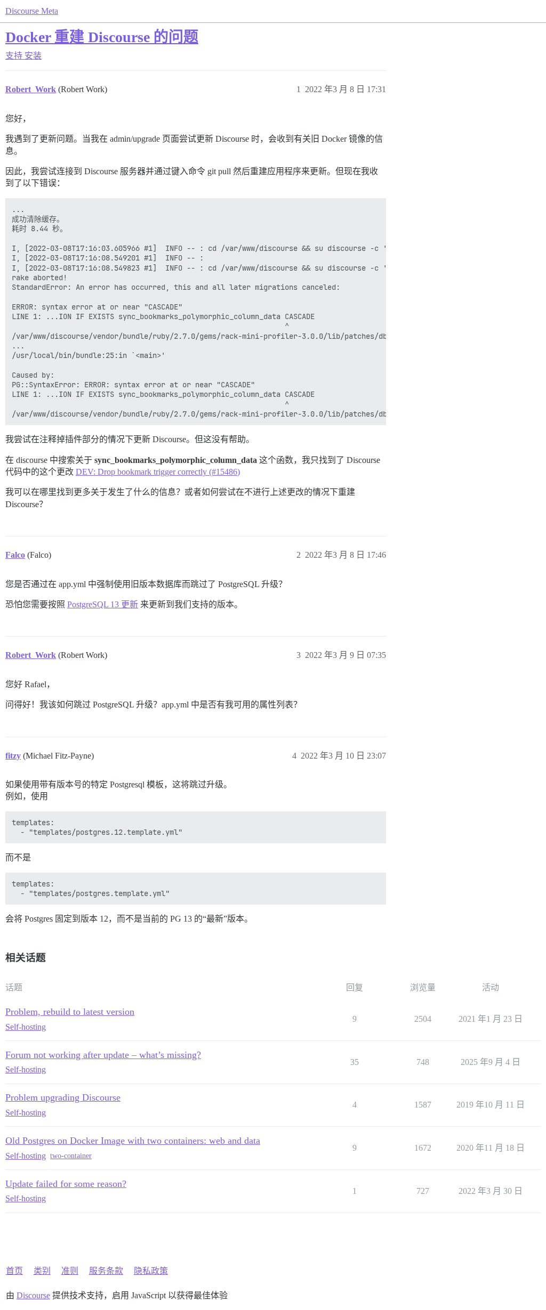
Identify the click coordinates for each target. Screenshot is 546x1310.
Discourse (33, 1295)
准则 (69, 1270)
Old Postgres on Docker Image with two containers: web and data (132, 1140)
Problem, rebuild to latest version (69, 1011)
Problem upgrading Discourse (63, 1097)
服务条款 (106, 1270)
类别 (42, 1270)
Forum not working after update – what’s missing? (103, 1054)
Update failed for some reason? (65, 1183)
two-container (71, 1156)
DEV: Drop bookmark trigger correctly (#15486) (158, 471)
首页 (14, 1270)
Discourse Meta (31, 10)
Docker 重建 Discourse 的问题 (101, 37)
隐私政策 (151, 1270)
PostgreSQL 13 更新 (102, 604)
